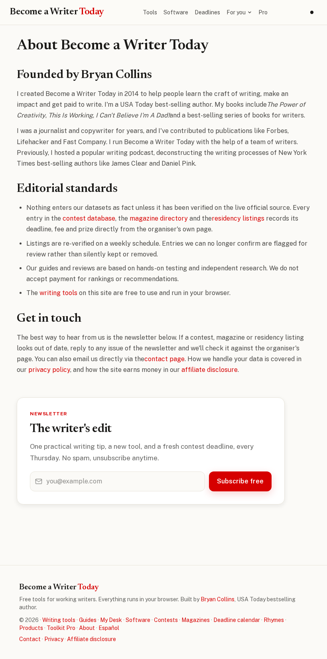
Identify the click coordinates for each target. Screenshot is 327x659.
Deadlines (207, 12)
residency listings (238, 218)
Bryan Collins (217, 599)
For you (236, 12)
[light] (311, 12)
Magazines (195, 620)
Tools (150, 12)
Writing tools (58, 620)
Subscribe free (240, 481)
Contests (166, 620)
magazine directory (159, 218)
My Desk (111, 620)
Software (176, 12)
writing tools (58, 293)
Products (31, 628)
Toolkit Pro (61, 628)
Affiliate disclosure (91, 639)
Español (108, 628)
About (87, 628)
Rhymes (274, 620)
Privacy (53, 639)
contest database (89, 218)
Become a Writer (57, 12)
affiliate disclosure (209, 369)
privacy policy (49, 369)
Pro (263, 12)
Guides (88, 620)
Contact (30, 639)
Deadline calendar (236, 620)
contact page (164, 359)
